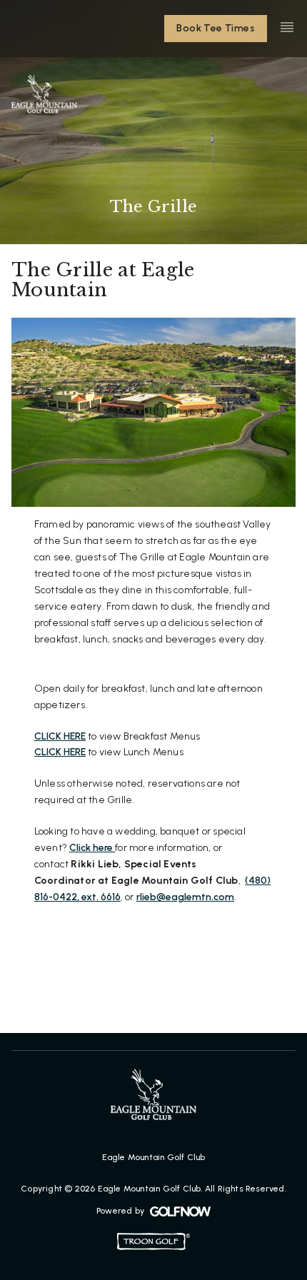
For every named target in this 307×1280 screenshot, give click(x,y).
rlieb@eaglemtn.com (185, 897)
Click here (92, 848)
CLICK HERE (60, 736)
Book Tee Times (215, 28)
